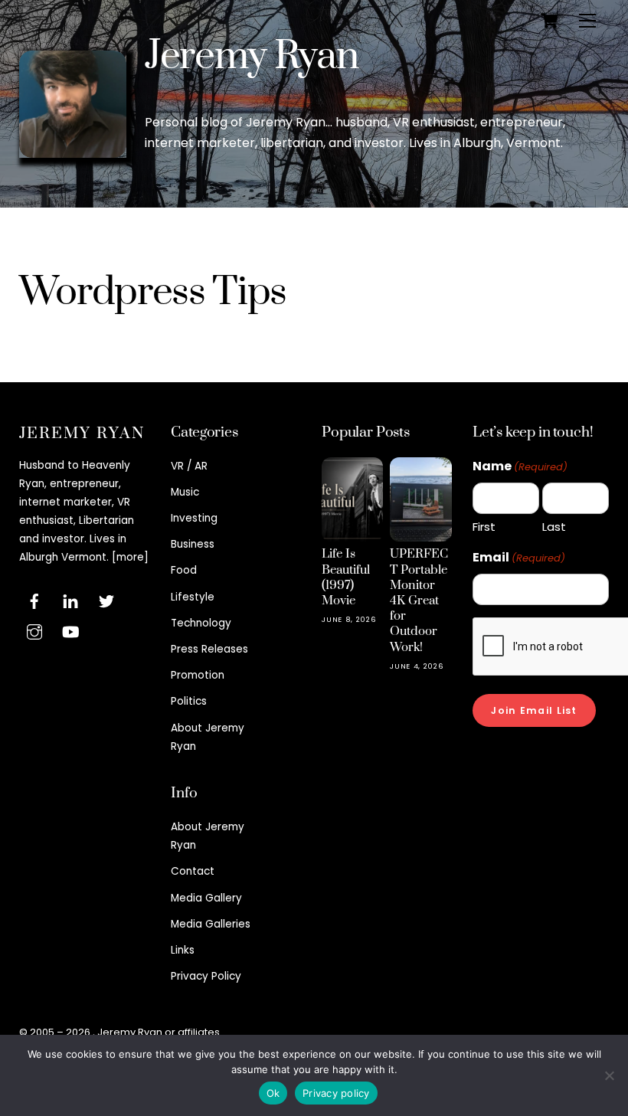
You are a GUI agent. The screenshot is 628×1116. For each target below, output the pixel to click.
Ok (273, 1093)
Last (554, 527)
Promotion (197, 675)
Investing (194, 518)
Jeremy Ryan (251, 56)
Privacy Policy (206, 976)
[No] (609, 1075)
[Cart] (549, 20)
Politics (189, 701)
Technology (201, 623)
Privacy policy (336, 1093)
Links (183, 950)
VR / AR (189, 466)
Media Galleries (210, 924)
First (484, 527)
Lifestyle (192, 597)
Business (192, 544)
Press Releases (209, 649)
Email (519, 557)
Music (185, 492)
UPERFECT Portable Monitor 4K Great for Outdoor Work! (419, 600)
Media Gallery (206, 898)
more (130, 557)
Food (184, 570)
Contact (192, 871)
